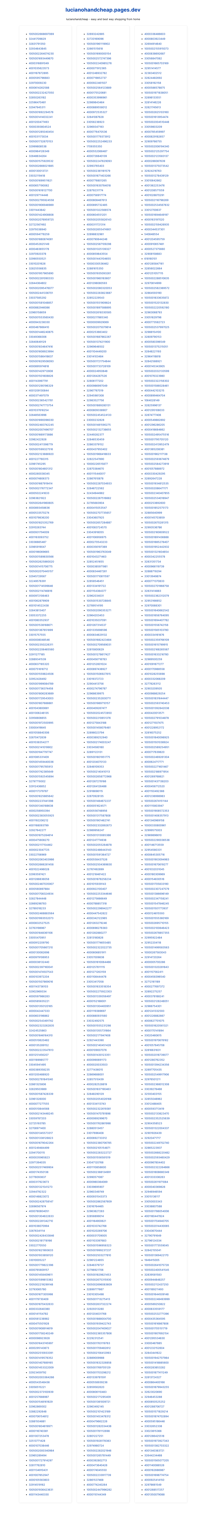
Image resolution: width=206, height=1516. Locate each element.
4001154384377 (96, 590)
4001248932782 (97, 73)
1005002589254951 (156, 747)
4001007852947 (39, 1475)
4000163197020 (154, 219)
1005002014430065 (156, 1225)
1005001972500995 (41, 722)
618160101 (150, 258)
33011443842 (37, 209)
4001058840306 (39, 732)
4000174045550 (97, 1470)
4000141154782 (38, 1313)
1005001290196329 (41, 385)
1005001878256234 (99, 879)
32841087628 (95, 117)
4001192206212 (38, 820)
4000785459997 (154, 131)
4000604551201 (97, 214)
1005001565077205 (156, 1460)
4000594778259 (39, 234)
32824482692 (153, 77)
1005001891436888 (156, 537)
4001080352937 (39, 620)
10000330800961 (155, 825)
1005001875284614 (41, 835)
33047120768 (95, 1162)
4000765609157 (39, 1269)
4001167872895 (38, 73)
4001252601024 (97, 664)
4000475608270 (39, 840)
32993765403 (95, 165)
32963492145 (95, 1406)
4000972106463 (39, 595)
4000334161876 (154, 634)
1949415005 (151, 1260)
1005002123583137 (156, 156)
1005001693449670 (41, 58)
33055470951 (37, 937)
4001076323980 (154, 375)
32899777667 (95, 1289)
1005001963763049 (99, 551)
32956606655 (38, 717)
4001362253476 (154, 185)
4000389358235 (39, 1069)
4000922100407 (97, 888)
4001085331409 (39, 757)
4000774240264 (97, 1484)
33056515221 (37, 1387)
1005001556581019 (98, 1157)
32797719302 (37, 781)
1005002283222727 (99, 1152)
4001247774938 (96, 840)
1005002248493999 (157, 1299)
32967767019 (95, 390)
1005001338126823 (41, 1138)
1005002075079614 (99, 327)
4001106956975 (96, 537)
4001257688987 (39, 1396)
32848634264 (38, 156)
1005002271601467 (156, 766)
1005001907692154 (156, 1333)
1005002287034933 (99, 483)
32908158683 (153, 253)
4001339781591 (96, 1377)
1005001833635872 (156, 297)
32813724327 (152, 1377)
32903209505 (153, 688)
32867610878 (95, 478)
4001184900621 (96, 1221)
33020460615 (153, 1035)
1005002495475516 (156, 434)
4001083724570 (97, 527)
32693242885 (95, 34)
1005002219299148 (41, 1284)
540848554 (151, 234)
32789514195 (95, 605)
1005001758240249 (41, 1333)
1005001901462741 (98, 820)
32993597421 (37, 874)
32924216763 (152, 170)
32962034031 (95, 595)
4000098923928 (39, 1338)
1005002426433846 (41, 1235)
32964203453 (95, 615)
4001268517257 (154, 1489)
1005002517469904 (41, 1167)
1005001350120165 (41, 1006)
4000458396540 (154, 976)
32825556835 (38, 268)
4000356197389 (97, 546)
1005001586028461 (156, 385)
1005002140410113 (98, 771)
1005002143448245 (41, 1113)
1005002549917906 (156, 1074)
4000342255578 (154, 556)
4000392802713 (97, 1460)
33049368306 (38, 336)
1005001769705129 (99, 1367)
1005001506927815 (99, 673)
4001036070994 (39, 1225)
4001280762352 (154, 1059)
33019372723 (95, 678)
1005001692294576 (41, 112)
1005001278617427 (98, 654)
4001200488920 (39, 1074)
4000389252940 (97, 737)
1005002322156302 (156, 380)
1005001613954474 (156, 117)
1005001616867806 (156, 1323)
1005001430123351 (98, 1054)
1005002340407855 (156, 493)
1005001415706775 (41, 566)
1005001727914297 (41, 1460)
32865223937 (153, 1147)
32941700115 (37, 1152)
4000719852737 (97, 77)
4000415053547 (97, 507)
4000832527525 (39, 923)
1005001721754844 (99, 361)
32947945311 (37, 107)
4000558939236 (97, 1382)
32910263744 (37, 527)
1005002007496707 (41, 429)
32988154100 (152, 332)
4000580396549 (154, 341)
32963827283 (95, 1211)
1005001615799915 (156, 644)
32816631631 (152, 1050)
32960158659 (37, 312)
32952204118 (152, 942)
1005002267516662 (99, 498)
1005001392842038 (156, 708)
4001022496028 (39, 869)
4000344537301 (154, 229)
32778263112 (152, 683)
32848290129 (95, 1093)
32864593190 (153, 292)
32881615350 (95, 268)
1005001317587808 (99, 815)
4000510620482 (39, 1040)
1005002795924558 (41, 200)
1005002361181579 (98, 170)
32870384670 (95, 468)
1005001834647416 (41, 346)
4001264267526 (97, 375)
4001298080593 (97, 283)
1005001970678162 (156, 1040)
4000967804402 (154, 1162)
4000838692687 (154, 53)
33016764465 (95, 1206)
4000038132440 (39, 962)
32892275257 (153, 991)
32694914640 (153, 43)
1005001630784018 (99, 185)
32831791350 (37, 43)
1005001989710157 (98, 703)
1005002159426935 (156, 224)
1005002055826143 (99, 219)
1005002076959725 (41, 219)
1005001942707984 (156, 1357)
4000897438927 (97, 669)
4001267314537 (96, 625)
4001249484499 (39, 1147)
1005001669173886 (41, 434)
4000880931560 (97, 1015)
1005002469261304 (156, 757)
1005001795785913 (41, 766)
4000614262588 (39, 87)
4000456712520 (154, 786)
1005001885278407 (156, 542)
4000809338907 (97, 410)
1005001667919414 (40, 483)
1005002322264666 (157, 1167)
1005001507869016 (41, 981)
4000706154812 (39, 1416)
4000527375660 (154, 249)
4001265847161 (154, 263)
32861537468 (95, 1479)
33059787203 (37, 1118)
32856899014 (95, 1216)
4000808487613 (97, 200)
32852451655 (95, 561)
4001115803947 (154, 805)
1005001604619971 (40, 1426)
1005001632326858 (99, 1362)
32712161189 (152, 981)
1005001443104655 (99, 258)
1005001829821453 (99, 1274)
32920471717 (152, 1138)
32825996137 (152, 405)
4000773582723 (154, 322)
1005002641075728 (156, 1265)
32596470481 (37, 102)
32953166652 (153, 600)
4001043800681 (39, 708)
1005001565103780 (156, 630)
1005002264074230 (41, 53)
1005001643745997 (41, 1343)
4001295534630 (154, 1338)
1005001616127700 (40, 190)
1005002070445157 (41, 571)
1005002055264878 (99, 844)
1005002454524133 (99, 415)
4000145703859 (154, 517)
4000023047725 (39, 849)
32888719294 (152, 571)
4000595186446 (154, 1421)
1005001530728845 (99, 600)
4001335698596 (97, 630)
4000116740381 (38, 1431)
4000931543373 (97, 1196)
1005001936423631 (41, 1489)
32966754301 (152, 1006)
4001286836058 (39, 879)
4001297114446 (38, 195)
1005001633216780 (156, 654)
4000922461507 (97, 82)
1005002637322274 (99, 1304)
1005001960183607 (99, 278)
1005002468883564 (41, 913)
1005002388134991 (99, 1172)
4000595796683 (39, 77)
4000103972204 (39, 976)
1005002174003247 (99, 742)
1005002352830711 (99, 698)
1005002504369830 (99, 864)
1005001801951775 (98, 757)
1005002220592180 (156, 307)
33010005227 (37, 1260)
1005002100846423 (156, 928)
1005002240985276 (99, 63)
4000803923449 (154, 38)
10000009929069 (98, 322)
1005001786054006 (156, 1211)
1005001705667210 (41, 947)
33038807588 (153, 1206)
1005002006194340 (156, 146)
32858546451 (95, 581)
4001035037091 (96, 620)
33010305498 (95, 1294)
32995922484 (153, 937)
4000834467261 (97, 571)
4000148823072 (39, 1196)
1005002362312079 (156, 595)
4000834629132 (97, 634)
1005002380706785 (99, 1142)
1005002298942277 (99, 908)
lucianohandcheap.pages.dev (103, 10)
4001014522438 (39, 605)
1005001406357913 (156, 815)
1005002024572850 (99, 712)
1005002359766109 (156, 639)
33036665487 (37, 542)
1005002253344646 (99, 893)
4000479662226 (97, 1421)
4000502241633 (39, 493)
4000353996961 (97, 97)
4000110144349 (96, 1494)
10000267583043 (155, 952)
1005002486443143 (99, 849)
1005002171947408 (98, 1035)
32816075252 (152, 732)
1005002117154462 (40, 844)
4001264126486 (97, 786)
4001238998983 (154, 796)
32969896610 (153, 835)
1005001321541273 (40, 1186)
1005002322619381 (99, 1108)
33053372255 (37, 615)
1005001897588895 (99, 307)
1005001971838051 (156, 92)
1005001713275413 (98, 1299)
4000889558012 (97, 107)
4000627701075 (154, 1020)
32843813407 (37, 610)
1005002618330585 (99, 312)
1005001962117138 (156, 454)
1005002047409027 (99, 1328)
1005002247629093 (99, 161)
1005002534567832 (156, 204)
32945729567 (37, 576)
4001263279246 (97, 923)
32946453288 (153, 1396)
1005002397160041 (41, 967)
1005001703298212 (99, 1372)
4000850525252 (154, 1401)
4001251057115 (153, 273)
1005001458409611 (41, 1274)
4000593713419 (154, 1108)
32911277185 (37, 654)
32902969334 (38, 991)
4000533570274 (39, 512)
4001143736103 (38, 986)
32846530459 (95, 439)
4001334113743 (96, 1103)
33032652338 (153, 1426)
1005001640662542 (156, 610)
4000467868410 (39, 327)
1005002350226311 (41, 644)
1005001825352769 (41, 522)
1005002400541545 (156, 1269)
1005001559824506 (41, 673)
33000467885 (153, 1343)
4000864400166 (154, 1382)
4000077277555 (39, 1103)
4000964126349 (39, 151)
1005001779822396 (41, 1265)
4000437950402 (97, 449)
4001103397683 (96, 1240)
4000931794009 (39, 532)
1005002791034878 (156, 717)
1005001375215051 (156, 346)
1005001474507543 (41, 971)
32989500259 (153, 659)
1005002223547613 (41, 1050)
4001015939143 (96, 883)
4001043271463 (96, 556)
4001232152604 (154, 1348)
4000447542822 (97, 913)
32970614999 (152, 283)
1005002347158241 (156, 898)
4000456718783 (97, 659)
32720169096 (95, 38)
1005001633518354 (99, 986)
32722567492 (37, 224)
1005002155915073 (156, 48)
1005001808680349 (156, 1172)
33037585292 (37, 297)
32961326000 (37, 1098)
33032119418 (37, 175)
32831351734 (152, 561)
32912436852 (37, 786)
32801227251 (95, 1436)
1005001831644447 (156, 698)
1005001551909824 (99, 302)
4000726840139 (97, 156)
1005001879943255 (156, 1387)
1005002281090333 (41, 278)
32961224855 (95, 1260)
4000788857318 (97, 903)
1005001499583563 (156, 947)
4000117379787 (38, 791)
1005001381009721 (98, 1401)
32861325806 (37, 1084)
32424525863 (38, 1030)
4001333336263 (154, 1177)
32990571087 (95, 1177)
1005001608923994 (41, 351)
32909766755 (153, 141)
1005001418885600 (156, 1362)
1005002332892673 (99, 825)
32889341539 (37, 659)
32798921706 (95, 1269)
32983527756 (95, 400)
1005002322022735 (99, 947)
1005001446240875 (41, 332)
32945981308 (95, 395)
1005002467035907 (41, 883)
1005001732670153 (41, 141)
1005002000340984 (41, 1450)
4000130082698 (39, 952)
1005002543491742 (41, 1020)
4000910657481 (154, 244)
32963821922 (37, 498)
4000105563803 (39, 1479)
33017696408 (95, 1133)
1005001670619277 (156, 864)
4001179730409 (38, 1299)
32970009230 (37, 82)
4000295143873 (39, 1348)
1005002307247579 (156, 888)
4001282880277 (97, 932)
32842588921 (153, 361)
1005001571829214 (156, 1411)
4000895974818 (39, 366)
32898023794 (95, 732)
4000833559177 (154, 1308)
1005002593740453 (156, 703)
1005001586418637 (41, 356)
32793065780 (37, 1289)
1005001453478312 (99, 1416)
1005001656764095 (156, 615)
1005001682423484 (99, 639)
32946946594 (153, 1191)
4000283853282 (154, 1367)
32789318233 (37, 908)
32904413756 (95, 683)
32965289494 (38, 1455)
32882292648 (38, 1411)
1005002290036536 (157, 840)
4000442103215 (154, 390)
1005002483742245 (41, 424)
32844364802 (38, 283)
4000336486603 (154, 34)
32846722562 (95, 488)
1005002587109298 (99, 244)
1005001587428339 (41, 1093)
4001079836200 (39, 517)
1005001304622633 (41, 1216)
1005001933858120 (41, 1255)
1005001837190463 (99, 1089)
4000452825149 (39, 244)
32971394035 (37, 1162)
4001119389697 (96, 1010)
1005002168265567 (156, 649)
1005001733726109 (99, 366)
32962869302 (38, 1406)
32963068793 (153, 312)
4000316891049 (39, 63)
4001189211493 (153, 1289)
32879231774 (95, 190)
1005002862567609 (99, 1201)
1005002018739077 (156, 1054)
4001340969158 (154, 820)
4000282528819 (97, 1084)
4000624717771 (154, 761)
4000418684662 (154, 429)
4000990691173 (96, 1059)
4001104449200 (97, 351)
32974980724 (95, 1445)
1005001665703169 (156, 63)
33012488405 (153, 1103)
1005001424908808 (41, 214)
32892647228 (153, 478)
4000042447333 (39, 1010)
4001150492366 (154, 791)
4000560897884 (39, 888)
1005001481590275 (99, 424)
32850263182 (37, 97)
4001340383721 (154, 1450)
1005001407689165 (41, 1362)
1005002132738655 (99, 429)
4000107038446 (39, 1445)
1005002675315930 (99, 1279)
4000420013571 (154, 712)
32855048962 (153, 1098)
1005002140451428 (99, 1045)
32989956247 (95, 830)
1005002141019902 (41, 747)
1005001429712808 (41, 371)
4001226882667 (154, 1015)
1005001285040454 (41, 131)
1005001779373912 (98, 136)
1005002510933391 (41, 1352)
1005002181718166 (40, 1240)
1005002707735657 (99, 512)
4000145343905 (154, 366)
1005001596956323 (99, 1245)
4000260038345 (39, 473)
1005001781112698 (98, 1431)
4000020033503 (97, 1064)
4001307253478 (39, 1436)
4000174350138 (38, 1172)
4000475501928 (39, 1323)
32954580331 (153, 849)
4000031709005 (97, 1235)
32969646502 (95, 346)
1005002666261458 (41, 864)
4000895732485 (97, 204)
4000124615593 (154, 913)
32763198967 (37, 928)
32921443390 (95, 1040)
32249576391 (37, 581)
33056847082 (153, 58)
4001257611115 (96, 967)
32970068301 (152, 605)
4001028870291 (154, 195)
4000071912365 (96, 68)
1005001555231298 (99, 1025)
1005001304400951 (99, 1006)
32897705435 (153, 1069)
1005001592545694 (41, 776)
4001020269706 (97, 1230)
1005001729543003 (41, 698)
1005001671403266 (99, 175)
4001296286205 (154, 424)
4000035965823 (39, 1157)
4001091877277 (154, 664)
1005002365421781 (41, 400)
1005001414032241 (41, 117)
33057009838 (95, 957)
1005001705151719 (155, 1328)
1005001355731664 (99, 1030)
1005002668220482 (157, 1152)
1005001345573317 (41, 1133)
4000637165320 (39, 664)
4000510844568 (39, 1108)
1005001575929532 (41, 161)
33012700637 (152, 209)
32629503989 (38, 1089)
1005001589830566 (41, 556)
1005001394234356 (156, 1064)
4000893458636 (39, 507)
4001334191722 (96, 585)
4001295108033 (154, 410)
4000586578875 (154, 87)
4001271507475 (154, 722)
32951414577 (152, 68)
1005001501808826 (41, 375)
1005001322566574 (99, 209)
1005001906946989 (41, 204)
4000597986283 (39, 996)
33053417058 (95, 981)
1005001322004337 (156, 1128)
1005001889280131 (98, 405)
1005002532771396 (156, 1313)
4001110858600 (96, 1167)
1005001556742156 (156, 625)
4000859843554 (97, 253)
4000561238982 (39, 1318)
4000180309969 (154, 874)
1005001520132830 (156, 302)
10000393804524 (40, 126)
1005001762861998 (99, 1123)
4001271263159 (96, 971)
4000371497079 (39, 395)
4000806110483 (97, 1391)
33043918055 (95, 532)
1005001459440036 (41, 761)
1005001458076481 (99, 727)
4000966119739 (154, 566)
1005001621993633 (41, 1250)
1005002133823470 (156, 1113)
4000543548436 (39, 1382)
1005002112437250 (156, 1284)
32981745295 (37, 463)
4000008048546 (39, 639)
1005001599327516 (41, 449)
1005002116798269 (156, 200)
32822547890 (95, 459)
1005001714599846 (41, 585)
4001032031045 (154, 869)
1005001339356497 (99, 996)
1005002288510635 (156, 278)
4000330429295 (154, 473)
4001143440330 (39, 1494)
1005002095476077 (41, 288)
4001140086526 (154, 1465)
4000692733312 (97, 1138)
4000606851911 (96, 952)
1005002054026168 (99, 1098)
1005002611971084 (156, 1181)
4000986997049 (97, 385)
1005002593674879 (156, 459)
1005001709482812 (99, 1348)
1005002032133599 (156, 371)
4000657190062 (39, 185)
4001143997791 (38, 380)
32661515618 (95, 48)
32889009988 (95, 1357)
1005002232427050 (41, 92)
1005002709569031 (99, 644)
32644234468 (153, 1455)
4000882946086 (39, 307)
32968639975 (95, 693)
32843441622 (153, 1352)
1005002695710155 (156, 923)
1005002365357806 (99, 1333)
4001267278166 (96, 781)
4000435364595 (154, 1318)
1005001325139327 (99, 249)
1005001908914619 (41, 1328)
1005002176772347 (41, 488)
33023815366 (153, 1431)
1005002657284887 (99, 522)
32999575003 (153, 830)
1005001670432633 (41, 1304)
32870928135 (95, 796)
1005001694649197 (156, 214)
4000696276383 (97, 928)
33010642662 (153, 180)
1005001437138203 (156, 781)
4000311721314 (96, 224)
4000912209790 (39, 942)
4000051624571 (96, 805)
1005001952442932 (156, 546)
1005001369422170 (156, 1255)
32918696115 (95, 791)
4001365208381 (154, 449)
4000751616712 (38, 669)
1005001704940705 (156, 1221)
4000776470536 (97, 131)
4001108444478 (96, 976)
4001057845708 (154, 1045)
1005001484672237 (99, 800)
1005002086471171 (156, 488)
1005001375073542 (156, 165)
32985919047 (37, 546)
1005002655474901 (99, 229)
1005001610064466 (99, 962)
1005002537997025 (156, 327)
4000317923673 (39, 1181)
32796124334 (152, 1240)
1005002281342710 (41, 1221)
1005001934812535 (156, 483)
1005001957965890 (41, 273)
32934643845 (38, 48)
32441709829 (37, 38)
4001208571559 (154, 190)
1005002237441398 (41, 800)
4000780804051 (39, 1211)
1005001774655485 (99, 942)
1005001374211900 (98, 341)
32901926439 (153, 1133)
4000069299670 (97, 1118)
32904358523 (153, 1123)
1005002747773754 (41, 405)
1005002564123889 (99, 87)
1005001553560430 (41, 317)
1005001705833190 (156, 883)
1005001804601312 (41, 468)
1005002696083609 (99, 1284)
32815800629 (95, 649)
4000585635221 (39, 1001)
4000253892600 (154, 502)
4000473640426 (97, 1465)
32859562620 (95, 1387)
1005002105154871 (98, 1147)
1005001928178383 (99, 1440)
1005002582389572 (156, 288)
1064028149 (151, 400)
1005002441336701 (41, 292)
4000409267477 (97, 708)
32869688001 (95, 1074)
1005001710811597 (98, 576)
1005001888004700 (99, 1318)
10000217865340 (97, 317)
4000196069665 (39, 551)
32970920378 (37, 253)
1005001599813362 (41, 1279)
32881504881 (37, 1421)
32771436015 (95, 1069)
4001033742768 (97, 1225)
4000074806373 (39, 478)
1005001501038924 (156, 742)
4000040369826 (154, 1186)
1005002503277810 (99, 1255)
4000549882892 (154, 419)
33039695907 (95, 1186)
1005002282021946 (99, 1450)
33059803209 (153, 126)
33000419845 (37, 727)
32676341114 (37, 1230)
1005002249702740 (156, 1142)
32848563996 (38, 415)
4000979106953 (39, 957)
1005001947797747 (41, 752)
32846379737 (95, 1265)
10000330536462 (98, 263)
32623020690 (153, 1391)
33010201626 (37, 263)
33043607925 (95, 517)
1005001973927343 (156, 1440)
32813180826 (95, 937)
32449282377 (95, 434)
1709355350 (94, 146)
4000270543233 (97, 542)
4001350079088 (154, 1494)
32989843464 (95, 102)
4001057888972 (154, 468)
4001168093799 (39, 825)
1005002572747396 (99, 58)
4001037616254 (39, 410)
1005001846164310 (41, 1035)
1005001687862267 (99, 336)
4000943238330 (39, 322)
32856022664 (153, 268)
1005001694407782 (156, 620)
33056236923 (95, 122)
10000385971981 (97, 566)
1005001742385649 (41, 771)
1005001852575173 (156, 507)
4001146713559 (154, 844)
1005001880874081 (41, 239)
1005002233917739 (99, 1475)
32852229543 (95, 297)
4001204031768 (96, 1313)
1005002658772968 (99, 776)
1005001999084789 (41, 683)
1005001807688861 (41, 703)
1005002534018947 (156, 498)
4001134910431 (38, 1470)
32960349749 (95, 1191)
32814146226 (152, 102)
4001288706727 (154, 1406)
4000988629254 (154, 693)
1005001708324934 (41, 893)
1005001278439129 (156, 175)
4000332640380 (39, 1308)
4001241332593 (154, 1010)
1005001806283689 (41, 693)
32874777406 (152, 415)
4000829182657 (154, 136)
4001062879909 (39, 600)
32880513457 (95, 1128)
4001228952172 (154, 727)
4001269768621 (154, 776)
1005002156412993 (99, 1352)
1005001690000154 (99, 53)
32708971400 (37, 1128)
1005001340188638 (41, 805)
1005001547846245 (156, 903)
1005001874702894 (156, 1416)
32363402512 (153, 73)
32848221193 (152, 351)
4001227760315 (38, 459)
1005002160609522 (156, 532)
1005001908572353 (156, 810)
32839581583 (153, 1274)
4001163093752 (39, 537)
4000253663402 (97, 332)
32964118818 (152, 356)
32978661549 (152, 1484)
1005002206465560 (41, 649)
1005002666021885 (41, 165)
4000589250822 (154, 1304)
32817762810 (37, 1465)
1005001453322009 (41, 1367)
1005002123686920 (41, 454)
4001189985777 (38, 1059)
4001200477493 (39, 122)
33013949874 (152, 576)
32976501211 (152, 1079)
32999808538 (38, 146)
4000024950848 (97, 371)
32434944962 (95, 493)
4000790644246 (97, 239)
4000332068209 (154, 678)
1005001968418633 (99, 454)
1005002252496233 (99, 141)
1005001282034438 (99, 1426)
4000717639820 (154, 752)
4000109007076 (97, 1050)
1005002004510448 (156, 122)
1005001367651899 (41, 630)
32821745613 (152, 107)
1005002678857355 (156, 932)
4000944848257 (154, 1279)
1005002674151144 (156, 800)
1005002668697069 (41, 34)
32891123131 (94, 752)
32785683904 (95, 502)
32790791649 (152, 1235)
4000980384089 (97, 1181)
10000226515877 (97, 463)
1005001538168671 (40, 625)
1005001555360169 (156, 918)
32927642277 (37, 830)
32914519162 (37, 1484)
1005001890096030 (41, 419)
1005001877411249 (156, 1372)
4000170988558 (154, 669)
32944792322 (37, 1191)
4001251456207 (39, 1054)
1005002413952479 (156, 444)
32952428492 (38, 678)
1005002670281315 (156, 522)
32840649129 (37, 341)
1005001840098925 (156, 737)
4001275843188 (96, 722)
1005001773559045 (156, 1245)
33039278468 (153, 1089)
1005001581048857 (41, 302)
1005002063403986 (41, 859)
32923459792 (37, 1372)
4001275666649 (97, 898)
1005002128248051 (156, 1001)
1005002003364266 (41, 1377)
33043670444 (153, 1230)
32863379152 (95, 444)
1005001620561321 (156, 1025)
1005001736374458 (41, 688)
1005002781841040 (41, 1079)
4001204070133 (96, 761)
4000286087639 (154, 161)
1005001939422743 (99, 1323)
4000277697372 (154, 986)
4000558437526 (97, 859)
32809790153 (152, 336)
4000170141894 (154, 1030)
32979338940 (37, 229)
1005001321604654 (156, 551)
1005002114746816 (40, 590)
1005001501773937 (156, 908)
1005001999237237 (99, 1250)
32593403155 (153, 1093)
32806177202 (95, 380)
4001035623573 (39, 68)
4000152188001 (96, 1001)
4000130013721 (38, 170)
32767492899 (95, 869)
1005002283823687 (99, 292)
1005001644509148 (156, 1294)
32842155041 (152, 1250)
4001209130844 (39, 390)
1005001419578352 (41, 1357)
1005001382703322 (156, 1445)
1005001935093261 (99, 273)
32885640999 (153, 512)
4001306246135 (39, 712)
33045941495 (37, 1064)
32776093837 (37, 1177)
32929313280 (95, 1308)
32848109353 (95, 766)
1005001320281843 (156, 967)
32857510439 (95, 1079)
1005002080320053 (99, 288)
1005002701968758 (156, 585)
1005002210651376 (99, 717)
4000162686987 (154, 1470)
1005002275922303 (99, 991)
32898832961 (95, 234)
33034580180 (95, 747)
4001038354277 (39, 742)
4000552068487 (97, 151)
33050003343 (153, 1201)
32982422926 (38, 439)
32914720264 (152, 957)
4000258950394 (39, 810)
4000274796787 (97, 688)
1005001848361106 (41, 932)
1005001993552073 (41, 918)
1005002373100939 (41, 1391)
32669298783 (37, 903)
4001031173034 (38, 136)
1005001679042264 (41, 1142)
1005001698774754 (156, 1475)
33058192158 (152, 82)
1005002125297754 (156, 151)
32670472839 (37, 737)
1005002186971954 (156, 771)
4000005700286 (154, 962)
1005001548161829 (41, 1401)
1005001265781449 (99, 1455)
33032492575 (95, 1020)
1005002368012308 (156, 1084)
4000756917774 (96, 195)
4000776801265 (97, 180)
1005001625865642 (41, 796)
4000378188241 (154, 996)
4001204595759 (154, 239)
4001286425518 (154, 1436)
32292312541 (95, 1338)
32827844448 (37, 898)
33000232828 (95, 419)
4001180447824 (154, 1216)
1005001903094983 (156, 859)
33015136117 (152, 1196)
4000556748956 (97, 810)
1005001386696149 (156, 893)
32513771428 (37, 1440)
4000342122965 (97, 918)
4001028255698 (154, 673)
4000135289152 (39, 1045)
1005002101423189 (98, 1411)
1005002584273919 (156, 463)
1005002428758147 (41, 1201)
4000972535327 (97, 112)
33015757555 (37, 634)
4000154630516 (154, 879)
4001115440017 (96, 473)
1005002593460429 (157, 1157)
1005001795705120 (156, 439)
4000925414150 (154, 1479)
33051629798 (152, 317)
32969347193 (95, 126)
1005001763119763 (98, 1343)
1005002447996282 (99, 1489)
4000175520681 (96, 92)
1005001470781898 (99, 1113)
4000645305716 (154, 854)
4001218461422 (96, 874)
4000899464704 (154, 395)
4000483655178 (39, 249)
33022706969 (37, 854)
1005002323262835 (41, 1025)
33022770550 (37, 1245)
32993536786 (153, 527)
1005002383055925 (41, 815)
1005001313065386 (99, 835)
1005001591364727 (99, 854)
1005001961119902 (98, 43)
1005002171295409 (99, 1396)
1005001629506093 (41, 361)
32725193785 (37, 1123)
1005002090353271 (99, 610)
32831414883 (152, 590)
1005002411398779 (41, 444)
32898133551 (152, 97)
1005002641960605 (41, 502)
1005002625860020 (41, 561)
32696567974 (37, 1206)
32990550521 (37, 258)
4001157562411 (153, 971)
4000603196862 (39, 1015)
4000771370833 (154, 581)
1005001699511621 (40, 180)
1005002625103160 (156, 112)
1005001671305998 (41, 1294)
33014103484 (95, 356)
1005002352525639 (157, 1118)
